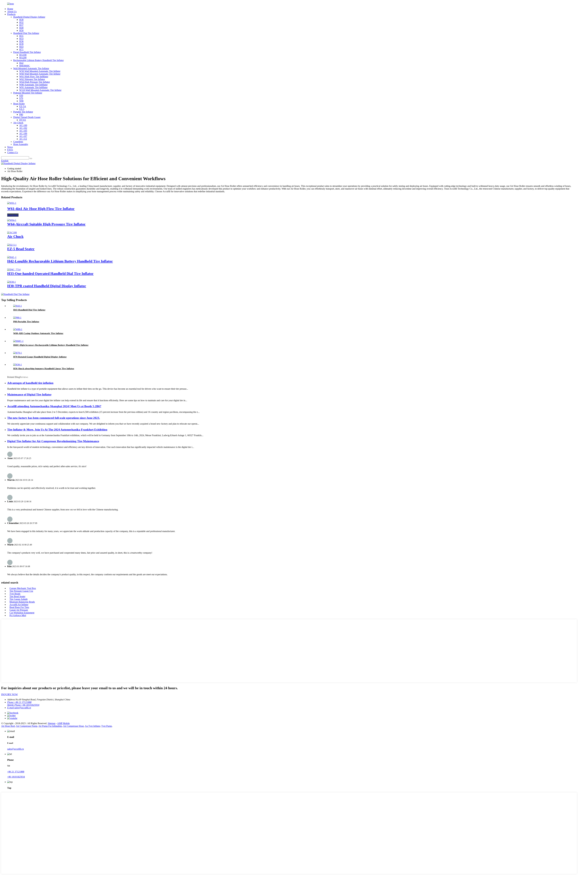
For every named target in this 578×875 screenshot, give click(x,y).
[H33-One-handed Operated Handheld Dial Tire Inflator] (13, 269)
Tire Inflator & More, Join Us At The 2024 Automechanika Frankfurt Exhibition (57, 429)
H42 (21, 63)
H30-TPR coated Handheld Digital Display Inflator (46, 286)
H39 (21, 44)
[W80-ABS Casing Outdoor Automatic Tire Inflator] (17, 329)
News (10, 147)
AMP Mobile (63, 723)
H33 (21, 38)
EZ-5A (22, 106)
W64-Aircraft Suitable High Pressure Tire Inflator (46, 224)
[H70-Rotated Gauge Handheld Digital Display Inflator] (17, 353)
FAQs (10, 149)
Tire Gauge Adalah (18, 599)
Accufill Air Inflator (18, 604)
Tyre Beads (14, 593)
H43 (21, 46)
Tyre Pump (106, 726)
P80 (21, 114)
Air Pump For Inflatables (50, 726)
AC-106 (23, 133)
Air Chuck (18, 122)
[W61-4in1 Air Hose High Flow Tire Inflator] (11, 203)
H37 (21, 25)
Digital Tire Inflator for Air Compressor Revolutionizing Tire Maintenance (53, 441)
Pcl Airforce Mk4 (17, 615)
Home (10, 9)
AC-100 (23, 125)
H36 (21, 41)
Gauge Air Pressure (18, 610)
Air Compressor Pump (26, 726)
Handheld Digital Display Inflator (29, 17)
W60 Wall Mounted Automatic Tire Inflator (39, 74)
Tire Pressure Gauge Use (21, 591)
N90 (21, 101)
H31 (21, 36)
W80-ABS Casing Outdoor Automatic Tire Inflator (38, 333)
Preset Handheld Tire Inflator (27, 52)
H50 (21, 30)
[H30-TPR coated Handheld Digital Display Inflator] (11, 282)
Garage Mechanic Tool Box (22, 588)
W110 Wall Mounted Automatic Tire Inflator (40, 90)
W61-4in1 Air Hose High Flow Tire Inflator (41, 209)
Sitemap (51, 723)
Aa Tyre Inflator (92, 726)
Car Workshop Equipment (21, 612)
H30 (21, 19)
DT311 (22, 120)
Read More (13, 215)
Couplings (18, 141)
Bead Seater (19, 103)
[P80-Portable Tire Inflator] (17, 317)
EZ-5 (21, 109)
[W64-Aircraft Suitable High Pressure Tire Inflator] (11, 220)
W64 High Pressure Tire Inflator (34, 82)
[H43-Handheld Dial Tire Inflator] (17, 306)
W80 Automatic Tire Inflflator (33, 84)
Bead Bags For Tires (19, 607)
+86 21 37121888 (15, 771)
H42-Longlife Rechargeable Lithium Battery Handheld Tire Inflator (60, 261)
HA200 (22, 57)
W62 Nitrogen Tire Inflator (32, 79)
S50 (21, 95)
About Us (12, 11)
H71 (21, 49)
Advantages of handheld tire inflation (30, 383)
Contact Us (12, 152)
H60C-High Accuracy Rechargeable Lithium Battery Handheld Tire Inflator (51, 345)
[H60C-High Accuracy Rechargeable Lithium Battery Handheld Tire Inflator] (18, 341)
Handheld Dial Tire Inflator (26, 33)
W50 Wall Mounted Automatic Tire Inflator (39, 71)
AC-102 (23, 128)
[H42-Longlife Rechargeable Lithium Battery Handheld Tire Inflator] (11, 257)
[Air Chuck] (12, 232)
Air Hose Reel (8, 726)
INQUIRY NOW (9, 694)
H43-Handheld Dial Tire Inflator (29, 310)
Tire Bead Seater (17, 596)
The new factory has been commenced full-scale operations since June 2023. (53, 417)
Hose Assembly (20, 144)
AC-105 (23, 130)
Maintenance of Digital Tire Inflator (29, 394)
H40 (21, 27)
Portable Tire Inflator (23, 112)
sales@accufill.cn (15, 749)
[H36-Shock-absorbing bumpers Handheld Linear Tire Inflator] (17, 364)
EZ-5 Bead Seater (21, 249)
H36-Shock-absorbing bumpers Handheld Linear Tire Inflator (43, 368)
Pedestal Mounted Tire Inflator (27, 93)
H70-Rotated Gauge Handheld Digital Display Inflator (40, 357)
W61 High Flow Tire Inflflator (33, 76)
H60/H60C (24, 65)
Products (11, 14)
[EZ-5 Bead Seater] (12, 245)
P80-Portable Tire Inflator (26, 321)
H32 (21, 22)
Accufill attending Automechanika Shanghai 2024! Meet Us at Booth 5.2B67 (54, 406)
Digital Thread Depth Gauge (26, 117)
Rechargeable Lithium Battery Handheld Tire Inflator (38, 60)
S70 (21, 98)
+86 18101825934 (16, 776)
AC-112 (23, 139)
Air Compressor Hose (73, 726)
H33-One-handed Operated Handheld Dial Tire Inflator (50, 274)
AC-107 (23, 136)
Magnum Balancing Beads (22, 602)
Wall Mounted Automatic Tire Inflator (31, 68)
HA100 (22, 55)
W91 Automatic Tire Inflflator (33, 87)
